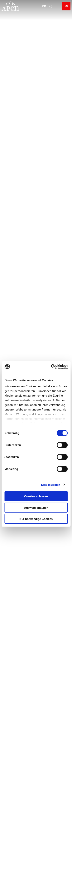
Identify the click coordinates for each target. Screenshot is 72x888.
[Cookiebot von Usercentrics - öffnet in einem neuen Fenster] (51, 366)
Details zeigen (50, 484)
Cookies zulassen (36, 496)
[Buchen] (66, 6)
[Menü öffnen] (58, 6)
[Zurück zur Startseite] (10, 6)
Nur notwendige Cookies (36, 518)
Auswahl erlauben (36, 507)
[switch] (62, 445)
